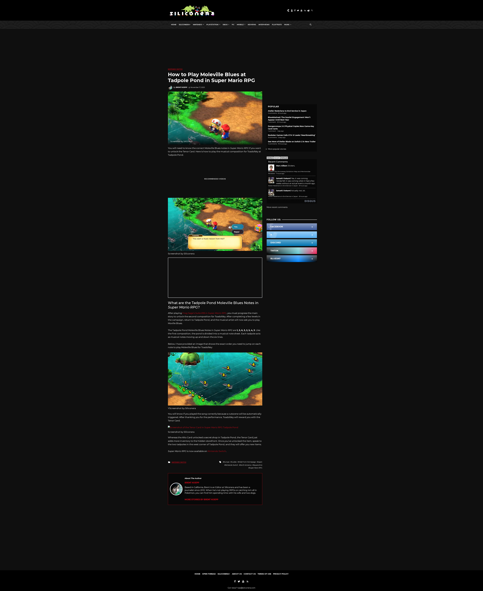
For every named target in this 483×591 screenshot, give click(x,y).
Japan (260, 462)
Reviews (252, 25)
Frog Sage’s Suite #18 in (204, 313)
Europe (226, 462)
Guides (234, 462)
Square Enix (257, 465)
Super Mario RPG (255, 468)
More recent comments (277, 207)
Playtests (277, 25)
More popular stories (277, 149)
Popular (284, 158)
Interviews (263, 25)
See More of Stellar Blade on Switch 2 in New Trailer (292, 141)
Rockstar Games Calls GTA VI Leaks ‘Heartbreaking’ (291, 135)
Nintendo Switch (175, 69)
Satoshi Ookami (283, 178)
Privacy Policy (280, 574)
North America (245, 465)
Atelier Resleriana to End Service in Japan (287, 111)
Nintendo (197, 25)
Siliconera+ (184, 25)
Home (173, 25)
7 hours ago (280, 173)
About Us (237, 574)
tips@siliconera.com (246, 588)
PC (233, 25)
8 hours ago (303, 186)
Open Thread (209, 574)
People (270, 158)
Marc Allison (281, 166)
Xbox (225, 25)
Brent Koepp (181, 87)
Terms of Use (264, 574)
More (286, 25)
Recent (276, 158)
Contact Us (250, 574)
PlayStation (212, 25)
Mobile (240, 25)
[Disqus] (215, 536)
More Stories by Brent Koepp (201, 499)
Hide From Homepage (247, 462)
